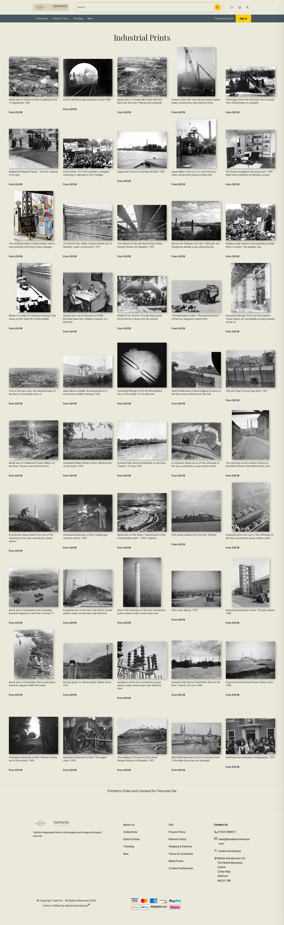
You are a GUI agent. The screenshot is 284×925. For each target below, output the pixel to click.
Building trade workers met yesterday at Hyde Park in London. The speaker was (250, 245)
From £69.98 (15, 112)
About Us (129, 824)
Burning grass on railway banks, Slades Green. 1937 (87, 684)
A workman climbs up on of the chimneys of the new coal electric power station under (195, 465)
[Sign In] (247, 7)
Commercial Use (223, 18)
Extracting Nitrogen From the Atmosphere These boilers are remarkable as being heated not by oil (250, 319)
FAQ (171, 824)
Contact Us (221, 824)
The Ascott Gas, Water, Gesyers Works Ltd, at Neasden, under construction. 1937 (87, 245)
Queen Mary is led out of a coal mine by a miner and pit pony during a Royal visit (194, 173)
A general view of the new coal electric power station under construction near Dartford (87, 612)
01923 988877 (226, 832)
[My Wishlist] (231, 7)
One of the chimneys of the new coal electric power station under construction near (141, 612)
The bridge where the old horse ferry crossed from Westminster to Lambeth (250, 101)
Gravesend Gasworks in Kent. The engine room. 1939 (85, 759)
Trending (78, 18)
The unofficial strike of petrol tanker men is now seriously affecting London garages (32, 245)
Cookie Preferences (181, 868)
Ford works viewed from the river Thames (194, 535)
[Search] (217, 7)
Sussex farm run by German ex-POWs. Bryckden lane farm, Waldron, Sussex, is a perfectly (85, 319)
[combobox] (144, 7)
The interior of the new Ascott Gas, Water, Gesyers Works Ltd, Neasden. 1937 (140, 245)
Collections (41, 18)
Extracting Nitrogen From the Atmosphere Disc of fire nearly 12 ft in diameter (139, 393)
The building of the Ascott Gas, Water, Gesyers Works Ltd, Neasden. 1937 (137, 759)
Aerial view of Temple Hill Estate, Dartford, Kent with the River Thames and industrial (139, 101)
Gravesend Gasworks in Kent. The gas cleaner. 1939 (250, 612)
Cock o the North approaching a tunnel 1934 (87, 99)
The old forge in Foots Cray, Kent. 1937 (246, 391)
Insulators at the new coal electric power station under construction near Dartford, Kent (139, 685)
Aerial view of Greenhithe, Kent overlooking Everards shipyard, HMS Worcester (32, 684)
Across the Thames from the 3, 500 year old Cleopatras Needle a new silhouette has (195, 245)
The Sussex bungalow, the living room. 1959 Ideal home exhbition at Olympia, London (249, 173)
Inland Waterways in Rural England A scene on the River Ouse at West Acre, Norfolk (196, 393)
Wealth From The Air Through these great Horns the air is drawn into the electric (139, 317)
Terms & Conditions (181, 853)
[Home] (51, 7)
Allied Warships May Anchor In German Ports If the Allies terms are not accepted (196, 759)
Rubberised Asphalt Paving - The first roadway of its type (33, 173)
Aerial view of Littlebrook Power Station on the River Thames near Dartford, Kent (32, 465)
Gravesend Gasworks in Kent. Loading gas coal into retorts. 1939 (85, 536)
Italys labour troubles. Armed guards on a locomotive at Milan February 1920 (85, 393)
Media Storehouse (76, 905)
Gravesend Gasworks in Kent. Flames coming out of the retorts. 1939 (33, 759)
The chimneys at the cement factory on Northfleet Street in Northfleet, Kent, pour (248, 465)
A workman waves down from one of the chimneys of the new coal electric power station (31, 538)
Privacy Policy (177, 832)
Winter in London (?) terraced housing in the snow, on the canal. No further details (32, 317)
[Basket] (239, 7)
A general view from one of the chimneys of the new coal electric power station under (249, 536)
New (90, 18)
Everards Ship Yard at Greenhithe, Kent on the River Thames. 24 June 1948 (196, 684)
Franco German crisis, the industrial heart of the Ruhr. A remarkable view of (32, 393)
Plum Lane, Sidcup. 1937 (185, 610)
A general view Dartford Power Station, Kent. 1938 (250, 684)
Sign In (243, 18)
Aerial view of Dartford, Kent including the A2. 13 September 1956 (33, 101)
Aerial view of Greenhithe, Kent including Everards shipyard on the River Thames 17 (31, 612)
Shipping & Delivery (180, 846)
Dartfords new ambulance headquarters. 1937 (250, 757)
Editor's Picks (61, 18)
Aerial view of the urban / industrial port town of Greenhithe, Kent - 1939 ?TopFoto (141, 536)
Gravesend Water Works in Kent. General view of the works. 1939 (87, 465)
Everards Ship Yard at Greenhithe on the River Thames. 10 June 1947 (141, 465)
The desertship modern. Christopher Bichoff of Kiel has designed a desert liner (195, 317)
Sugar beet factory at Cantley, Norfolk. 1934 (140, 171)
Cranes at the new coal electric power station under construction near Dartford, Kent (196, 101)
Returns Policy (177, 839)
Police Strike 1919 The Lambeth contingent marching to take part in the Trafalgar (86, 173)
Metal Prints (176, 861)
